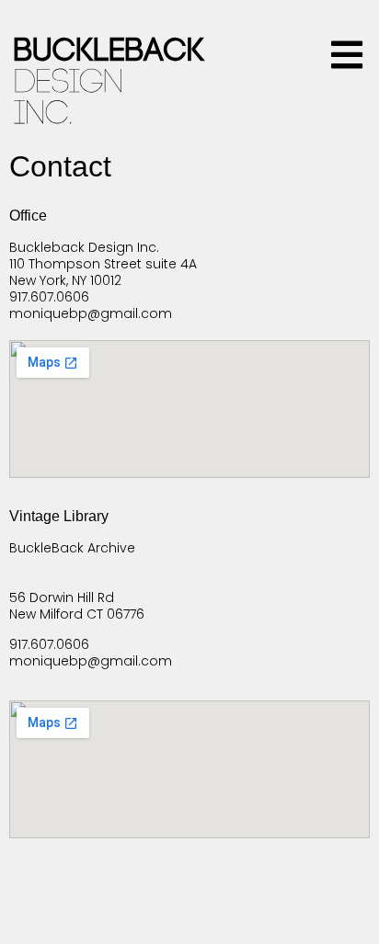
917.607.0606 (49, 297)
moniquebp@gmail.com (90, 313)
